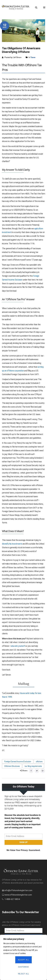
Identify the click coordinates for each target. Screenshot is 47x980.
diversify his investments (12, 544)
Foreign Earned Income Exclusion (17, 761)
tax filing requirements (33, 766)
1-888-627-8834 (12, 899)
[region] (23, 957)
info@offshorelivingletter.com (18, 890)
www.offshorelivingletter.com (18, 895)
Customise (23, 966)
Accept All (23, 959)
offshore (39, 761)
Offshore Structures (12, 766)
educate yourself (18, 646)
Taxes (32, 57)
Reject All (23, 973)
